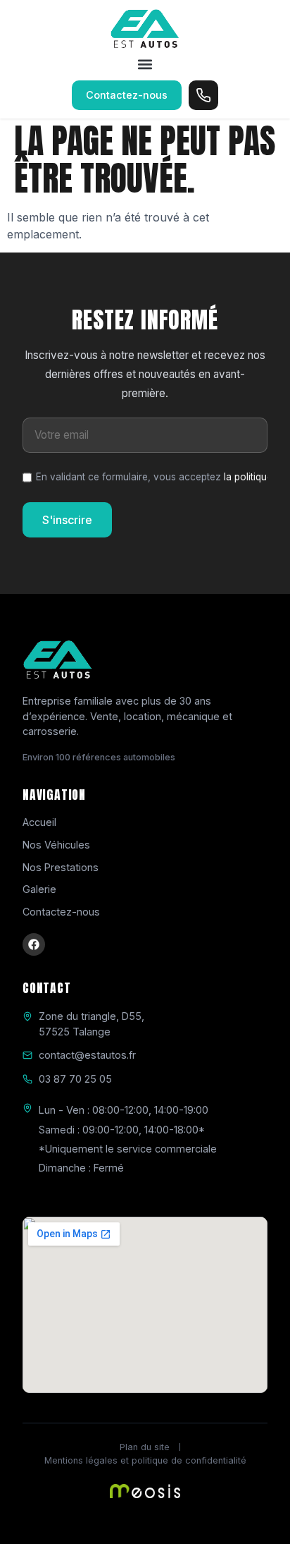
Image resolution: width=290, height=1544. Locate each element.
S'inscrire (67, 520)
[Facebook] (34, 944)
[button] (145, 64)
